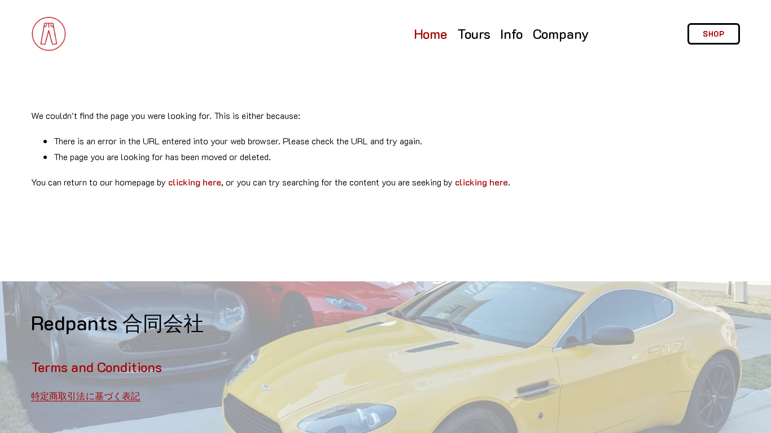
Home (430, 33)
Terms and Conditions (96, 366)
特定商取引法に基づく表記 (86, 395)
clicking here (194, 182)
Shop (714, 33)
